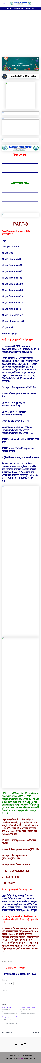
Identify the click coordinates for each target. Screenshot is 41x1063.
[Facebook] (16, 1044)
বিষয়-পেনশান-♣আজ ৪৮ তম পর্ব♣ (28, 1007)
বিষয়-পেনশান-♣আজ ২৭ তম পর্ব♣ (10, 1017)
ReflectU (21, 1058)
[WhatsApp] (19, 1044)
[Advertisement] (20, 32)
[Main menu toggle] (4, 3)
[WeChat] (25, 1044)
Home (9, 8)
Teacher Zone (29, 8)
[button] (20, 410)
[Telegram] (22, 1044)
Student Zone (18, 8)
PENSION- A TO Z (7, 1007)
